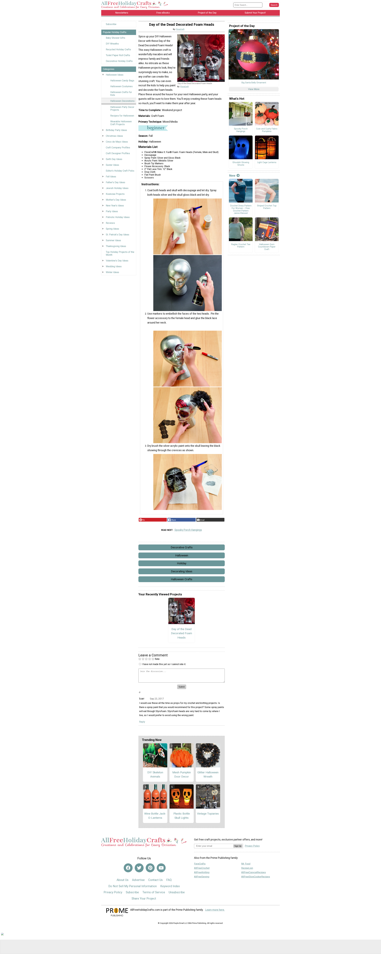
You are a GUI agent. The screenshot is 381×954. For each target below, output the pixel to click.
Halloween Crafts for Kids (121, 93)
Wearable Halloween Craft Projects (121, 123)
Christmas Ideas (114, 136)
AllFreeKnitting (201, 872)
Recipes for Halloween (122, 115)
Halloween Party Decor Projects (122, 108)
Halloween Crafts (181, 579)
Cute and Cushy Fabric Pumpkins (267, 130)
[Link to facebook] (128, 867)
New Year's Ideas (115, 205)
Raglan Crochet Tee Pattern (240, 245)
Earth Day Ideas (114, 159)
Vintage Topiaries (208, 813)
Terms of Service (153, 892)
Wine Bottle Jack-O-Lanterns (155, 816)
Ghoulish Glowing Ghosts (240, 163)
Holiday (181, 563)
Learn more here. (215, 909)
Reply (142, 721)
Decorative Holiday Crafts (119, 61)
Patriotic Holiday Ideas (118, 217)
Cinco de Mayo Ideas (117, 141)
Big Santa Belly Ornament (254, 83)
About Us (122, 880)
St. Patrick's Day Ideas (117, 234)
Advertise (138, 880)
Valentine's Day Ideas (117, 260)
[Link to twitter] (139, 867)
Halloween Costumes (121, 86)
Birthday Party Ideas (116, 130)
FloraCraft (180, 29)
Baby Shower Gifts (115, 37)
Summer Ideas (113, 240)
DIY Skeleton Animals (155, 774)
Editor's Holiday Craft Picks (120, 170)
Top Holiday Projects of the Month (120, 253)
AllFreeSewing (201, 876)
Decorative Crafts (182, 547)
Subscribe (111, 24)
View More (253, 89)
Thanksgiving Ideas (116, 246)
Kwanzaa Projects (115, 194)
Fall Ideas (111, 176)
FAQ (169, 880)
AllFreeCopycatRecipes (253, 872)
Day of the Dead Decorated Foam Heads (181, 633)
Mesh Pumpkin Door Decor (181, 774)
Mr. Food (245, 863)
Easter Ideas (112, 165)
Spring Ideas (112, 228)
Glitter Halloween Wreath (207, 774)
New (232, 175)
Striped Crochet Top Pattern (267, 207)
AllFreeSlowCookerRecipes (255, 876)
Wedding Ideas (114, 266)
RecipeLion (247, 868)
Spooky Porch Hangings (188, 529)
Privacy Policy (113, 892)
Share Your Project (144, 898)
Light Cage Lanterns (266, 162)
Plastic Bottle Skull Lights (181, 816)
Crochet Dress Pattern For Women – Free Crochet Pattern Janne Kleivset (241, 209)
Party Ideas (112, 211)
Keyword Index (170, 886)
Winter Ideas (112, 272)
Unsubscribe (177, 892)
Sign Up (237, 846)
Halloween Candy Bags (122, 80)
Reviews (110, 223)
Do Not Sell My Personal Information (132, 886)
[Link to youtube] (161, 867)
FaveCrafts (200, 863)
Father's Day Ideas (115, 182)
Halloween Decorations (122, 101)
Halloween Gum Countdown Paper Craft (266, 247)
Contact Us (155, 880)
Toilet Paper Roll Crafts (118, 55)
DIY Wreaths (112, 43)
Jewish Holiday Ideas (117, 188)
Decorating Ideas (181, 571)
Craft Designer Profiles (118, 153)
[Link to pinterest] (150, 867)
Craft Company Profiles (118, 147)
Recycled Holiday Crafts (118, 49)
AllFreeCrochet (202, 868)
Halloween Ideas (114, 74)
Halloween (181, 555)
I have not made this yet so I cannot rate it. (164, 664)
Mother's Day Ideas (116, 199)
